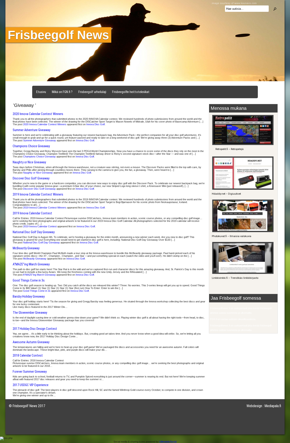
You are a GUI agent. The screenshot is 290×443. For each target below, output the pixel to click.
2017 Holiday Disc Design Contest (35, 329)
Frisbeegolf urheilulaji (92, 92)
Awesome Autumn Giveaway (31, 342)
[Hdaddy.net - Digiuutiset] (242, 189)
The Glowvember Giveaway (30, 313)
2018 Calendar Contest (28, 355)
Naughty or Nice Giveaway (29, 162)
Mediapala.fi (273, 406)
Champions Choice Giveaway (31, 146)
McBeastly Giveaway (26, 248)
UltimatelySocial (167, 441)
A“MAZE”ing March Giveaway (31, 264)
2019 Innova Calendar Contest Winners (38, 194)
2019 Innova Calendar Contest (32, 213)
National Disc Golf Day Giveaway (34, 232)
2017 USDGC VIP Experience (30, 385)
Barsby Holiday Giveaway (29, 296)
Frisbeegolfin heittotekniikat (131, 92)
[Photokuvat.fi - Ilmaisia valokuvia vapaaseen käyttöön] (242, 231)
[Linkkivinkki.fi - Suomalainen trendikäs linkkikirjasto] (242, 273)
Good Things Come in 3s (29, 280)
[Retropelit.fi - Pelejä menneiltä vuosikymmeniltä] (242, 144)
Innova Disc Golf (95, 124)
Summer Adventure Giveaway (31, 130)
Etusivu (41, 92)
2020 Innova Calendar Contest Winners (38, 114)
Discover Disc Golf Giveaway (31, 178)
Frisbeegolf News (58, 35)
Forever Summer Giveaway (30, 372)
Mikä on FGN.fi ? (62, 92)
